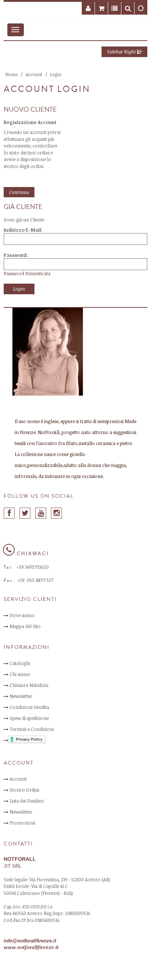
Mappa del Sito (25, 626)
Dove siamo (22, 615)
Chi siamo (20, 674)
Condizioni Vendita (29, 707)
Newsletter (21, 696)
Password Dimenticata (27, 273)
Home (11, 74)
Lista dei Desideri (27, 800)
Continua (19, 192)
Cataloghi (20, 663)
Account (34, 74)
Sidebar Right (122, 51)
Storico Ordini (24, 789)
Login (55, 74)
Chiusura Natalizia (29, 685)
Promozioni (22, 822)
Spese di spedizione (29, 718)
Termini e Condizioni (32, 729)
